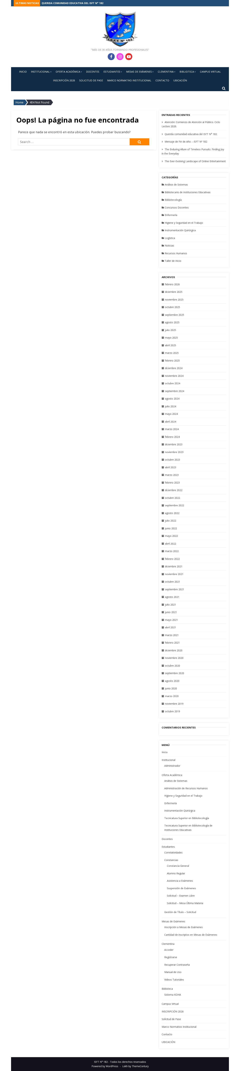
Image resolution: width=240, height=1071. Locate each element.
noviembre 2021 (174, 574)
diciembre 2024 (173, 368)
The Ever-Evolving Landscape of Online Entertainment (195, 161)
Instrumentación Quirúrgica (180, 230)
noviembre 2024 (174, 375)
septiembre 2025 (174, 314)
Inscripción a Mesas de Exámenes (183, 927)
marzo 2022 (172, 551)
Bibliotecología (173, 199)
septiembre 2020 (174, 673)
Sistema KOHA (172, 994)
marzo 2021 (172, 635)
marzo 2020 (172, 696)
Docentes (92, 71)
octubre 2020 (172, 665)
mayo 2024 (171, 413)
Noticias (169, 245)
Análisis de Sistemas (176, 184)
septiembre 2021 (174, 589)
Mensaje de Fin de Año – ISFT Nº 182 (186, 141)
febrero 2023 (172, 482)
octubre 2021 (172, 581)
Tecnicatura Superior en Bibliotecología (186, 818)
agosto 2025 (172, 322)
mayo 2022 (171, 536)
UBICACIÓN (180, 80)
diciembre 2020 (173, 650)
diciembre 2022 (173, 490)
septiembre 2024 (174, 391)
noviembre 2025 (174, 299)
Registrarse (170, 957)
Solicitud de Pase (91, 80)
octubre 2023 (172, 459)
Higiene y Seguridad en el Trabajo (184, 222)
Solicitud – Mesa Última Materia (185, 903)
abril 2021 (170, 627)
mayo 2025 (171, 337)
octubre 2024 (172, 383)
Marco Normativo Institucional (129, 80)
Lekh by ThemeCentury (135, 1066)
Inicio (23, 71)
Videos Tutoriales (174, 979)
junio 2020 (171, 688)
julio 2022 (170, 520)
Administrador (172, 765)
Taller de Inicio (173, 260)
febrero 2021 (172, 642)
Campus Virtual (210, 71)
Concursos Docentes (177, 207)
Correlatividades (173, 852)
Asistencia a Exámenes (180, 880)
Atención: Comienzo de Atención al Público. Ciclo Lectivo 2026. (85, 3)
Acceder (168, 949)
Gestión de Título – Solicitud (180, 912)
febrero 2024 (172, 436)
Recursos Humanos (176, 253)
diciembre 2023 (173, 444)
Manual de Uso (172, 972)
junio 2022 (171, 528)
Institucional (40, 71)
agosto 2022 (172, 513)
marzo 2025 (172, 352)
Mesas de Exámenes (139, 71)
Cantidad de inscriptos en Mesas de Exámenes (190, 934)
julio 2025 (170, 330)
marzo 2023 (172, 475)
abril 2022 (170, 543)
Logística (170, 238)
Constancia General (178, 865)
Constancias (171, 860)
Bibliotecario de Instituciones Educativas (187, 192)
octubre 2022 (172, 497)
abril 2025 (170, 345)
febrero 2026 (172, 284)
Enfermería (171, 215)
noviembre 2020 (174, 658)
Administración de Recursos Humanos (186, 788)
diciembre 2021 (173, 566)
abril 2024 (170, 421)
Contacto (162, 80)
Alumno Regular (176, 873)
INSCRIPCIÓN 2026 (64, 80)
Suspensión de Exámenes (181, 888)
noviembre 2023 (174, 452)
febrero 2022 (172, 558)
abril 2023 (170, 467)
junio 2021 (171, 612)
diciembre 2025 (173, 291)
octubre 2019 (172, 711)
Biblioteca (187, 71)
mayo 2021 (171, 619)
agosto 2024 (172, 398)
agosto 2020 (172, 681)
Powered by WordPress (105, 1066)
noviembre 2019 (174, 703)
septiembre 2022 (174, 505)
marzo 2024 (172, 429)
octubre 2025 (172, 307)
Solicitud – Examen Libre (181, 895)
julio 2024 (170, 406)
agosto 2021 (172, 597)
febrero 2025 (172, 360)
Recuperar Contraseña (177, 964)
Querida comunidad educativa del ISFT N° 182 (191, 134)
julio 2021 (170, 604)
